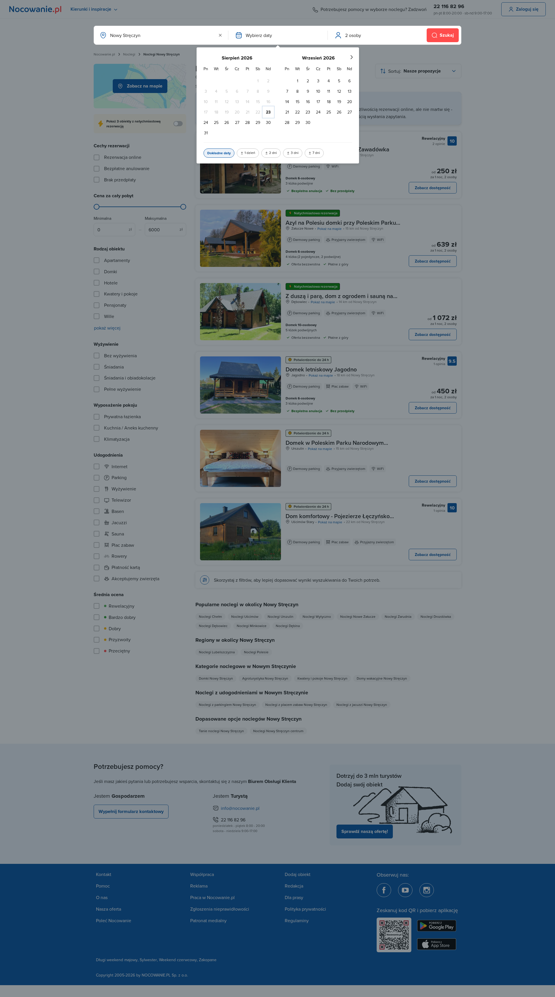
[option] (258, 81)
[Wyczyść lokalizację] (220, 35)
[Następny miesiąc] (351, 57)
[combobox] (160, 35)
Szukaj (447, 35)
